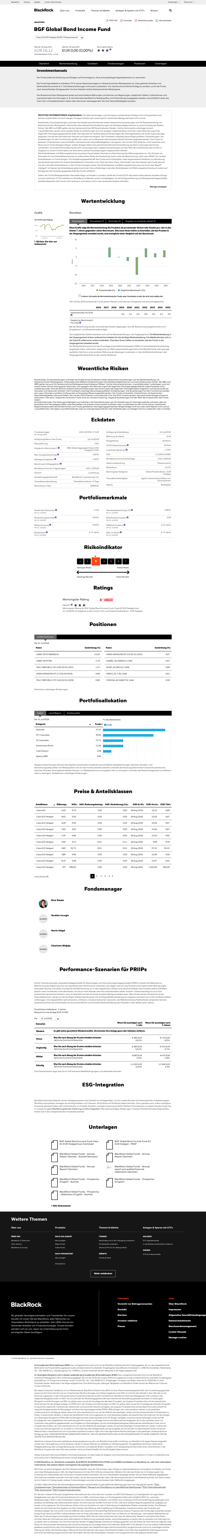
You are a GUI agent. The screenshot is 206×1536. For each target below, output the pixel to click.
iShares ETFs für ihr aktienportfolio (113, 1248)
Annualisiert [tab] (95, 221)
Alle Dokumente (62, 1206)
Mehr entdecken (103, 1274)
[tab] (50, 229)
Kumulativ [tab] (113, 221)
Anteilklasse (42, 805)
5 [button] (109, 876)
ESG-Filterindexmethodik (154, 1487)
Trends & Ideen (105, 1258)
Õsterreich (188, 2)
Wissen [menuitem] (154, 11)
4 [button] (105, 876)
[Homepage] (27, 1306)
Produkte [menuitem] (80, 11)
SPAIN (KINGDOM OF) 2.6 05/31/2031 (124, 654)
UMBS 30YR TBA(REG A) (47, 654)
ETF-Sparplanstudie (151, 1241)
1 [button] (92, 876)
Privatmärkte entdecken (108, 1244)
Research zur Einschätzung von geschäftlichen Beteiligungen (114, 1487)
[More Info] (110, 49)
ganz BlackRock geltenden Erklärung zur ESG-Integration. (74, 1109)
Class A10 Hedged (44, 817)
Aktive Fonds (60, 1244)
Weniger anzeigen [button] (158, 187)
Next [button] (112, 876)
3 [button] (101, 876)
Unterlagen (161, 64)
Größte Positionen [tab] (45, 637)
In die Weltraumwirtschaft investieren (158, 1244)
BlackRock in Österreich (20, 1241)
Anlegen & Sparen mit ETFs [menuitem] (130, 11)
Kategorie (40, 724)
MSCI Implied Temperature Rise (66, 1490)
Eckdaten (93, 64)
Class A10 (40, 810)
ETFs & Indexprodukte (152, 1254)
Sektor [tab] (40, 713)
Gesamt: (67, 605)
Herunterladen (165, 21)
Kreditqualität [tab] (73, 713)
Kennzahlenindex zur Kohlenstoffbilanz (69, 1487)
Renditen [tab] (75, 213)
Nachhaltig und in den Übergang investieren (117, 1241)
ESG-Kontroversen (43, 1490)
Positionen (139, 64)
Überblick (44, 64)
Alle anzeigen (60, 1241)
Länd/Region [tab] (55, 713)
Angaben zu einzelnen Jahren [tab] (139, 221)
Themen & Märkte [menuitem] (100, 11)
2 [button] (96, 876)
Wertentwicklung (68, 64)
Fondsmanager (116, 64)
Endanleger (173, 2)
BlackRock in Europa (19, 1248)
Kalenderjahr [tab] (78, 221)
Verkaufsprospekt (145, 21)
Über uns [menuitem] (65, 11)
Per (36, 1019)
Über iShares (16, 1244)
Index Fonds (60, 1248)
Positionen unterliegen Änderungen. (51, 689)
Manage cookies (178, 1338)
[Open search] (170, 10)
